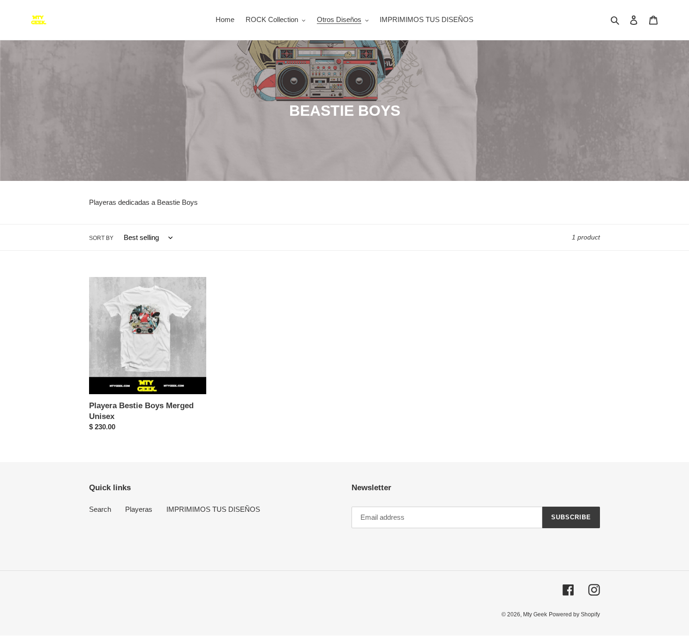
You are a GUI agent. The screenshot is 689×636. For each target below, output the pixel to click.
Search (100, 509)
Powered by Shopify (574, 614)
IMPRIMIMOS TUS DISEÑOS (213, 509)
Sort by (101, 238)
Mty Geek (535, 614)
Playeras (138, 509)
